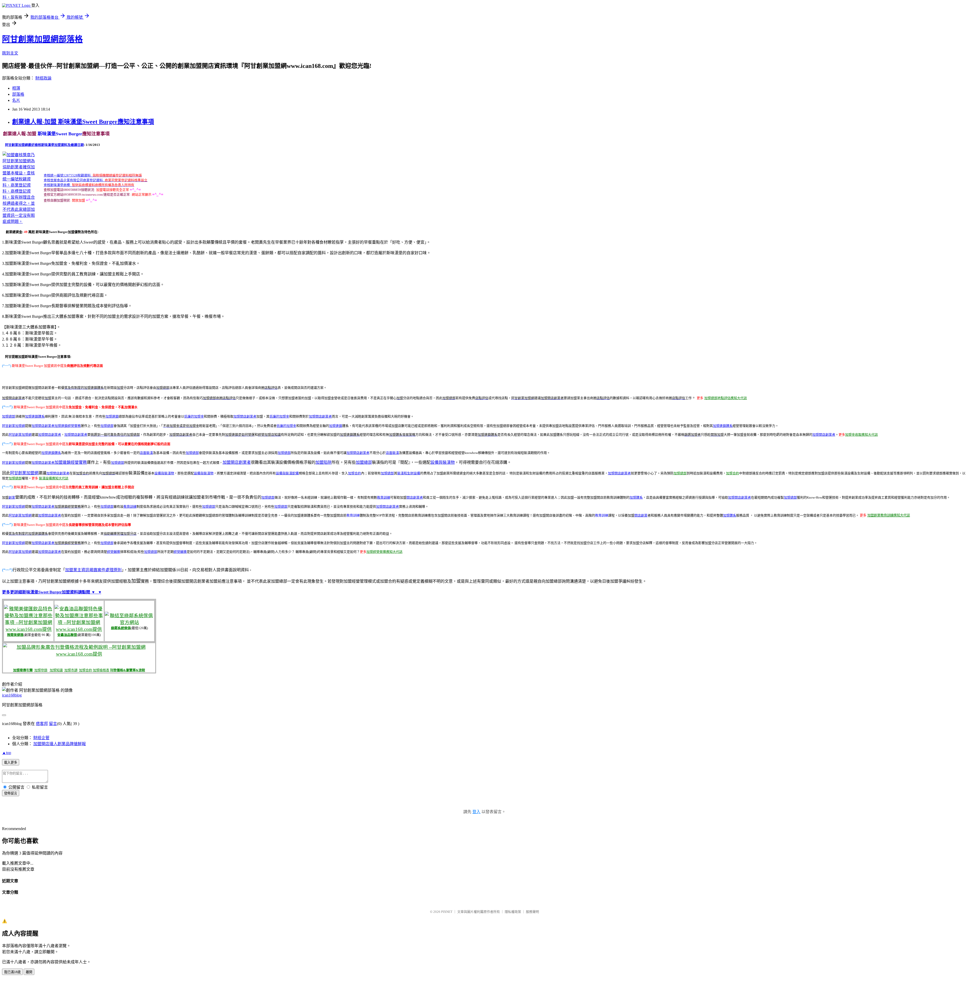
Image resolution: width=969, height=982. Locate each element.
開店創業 (641, 515)
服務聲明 (532, 912)
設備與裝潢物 (442, 462)
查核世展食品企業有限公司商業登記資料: (74, 180)
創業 (12, 497)
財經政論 (43, 78)
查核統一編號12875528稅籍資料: (68, 175)
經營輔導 (113, 552)
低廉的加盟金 (194, 416)
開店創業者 (248, 416)
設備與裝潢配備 (287, 473)
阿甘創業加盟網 (13, 426)
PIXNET (446, 912)
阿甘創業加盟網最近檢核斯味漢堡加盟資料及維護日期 (44, 145)
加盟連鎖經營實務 (71, 462)
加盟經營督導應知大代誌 (384, 552)
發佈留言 (10, 793)
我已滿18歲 (12, 972)
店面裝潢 (146, 453)
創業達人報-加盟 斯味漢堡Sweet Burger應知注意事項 (83, 121)
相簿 (16, 88)
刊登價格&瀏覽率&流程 (127, 670)
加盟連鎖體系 (723, 426)
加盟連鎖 (112, 416)
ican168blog (12, 695)
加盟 (236, 416)
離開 (29, 972)
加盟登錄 (40, 670)
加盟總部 (107, 426)
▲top (6, 753)
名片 (16, 100)
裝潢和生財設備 (408, 473)
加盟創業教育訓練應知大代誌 (888, 515)
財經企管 (41, 738)
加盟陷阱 (323, 462)
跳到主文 (10, 53)
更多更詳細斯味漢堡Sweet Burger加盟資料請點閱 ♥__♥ (51, 592)
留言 (53, 723)
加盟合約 (354, 473)
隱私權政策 (513, 912)
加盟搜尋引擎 (23, 670)
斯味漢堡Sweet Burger (59, 133)
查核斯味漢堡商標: (57, 185)
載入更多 (10, 762)
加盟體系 (636, 497)
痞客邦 (42, 723)
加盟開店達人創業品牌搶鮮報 (59, 744)
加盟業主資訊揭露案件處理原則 (93, 570)
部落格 (18, 94)
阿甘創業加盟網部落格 (42, 39)
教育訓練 (130, 506)
